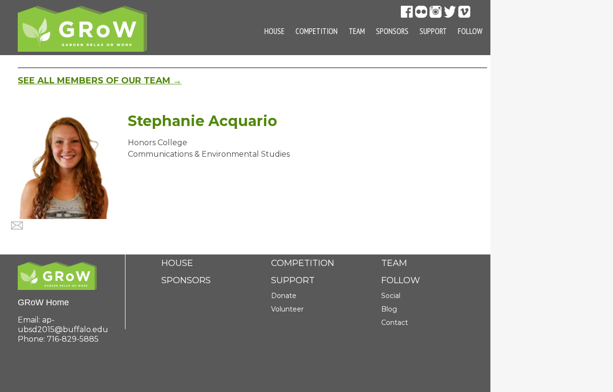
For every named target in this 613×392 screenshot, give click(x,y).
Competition (316, 31)
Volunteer (287, 309)
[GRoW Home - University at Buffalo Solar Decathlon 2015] (82, 28)
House (274, 31)
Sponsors (392, 31)
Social (390, 295)
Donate (283, 295)
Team (357, 31)
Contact (394, 322)
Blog (389, 309)
